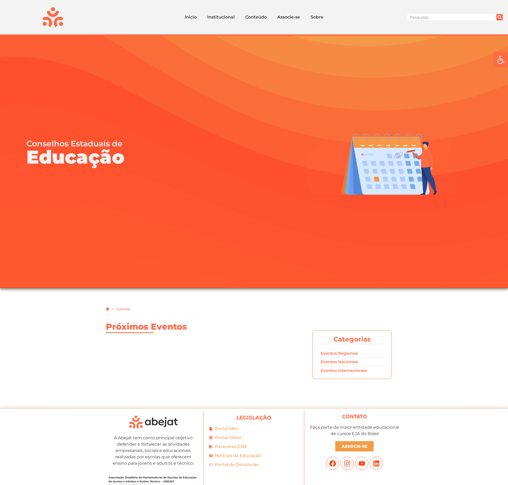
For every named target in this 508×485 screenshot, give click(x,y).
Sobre (317, 17)
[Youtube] (361, 463)
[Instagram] (347, 463)
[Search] (499, 17)
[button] (501, 60)
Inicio (191, 17)
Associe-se (288, 17)
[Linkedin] (376, 463)
